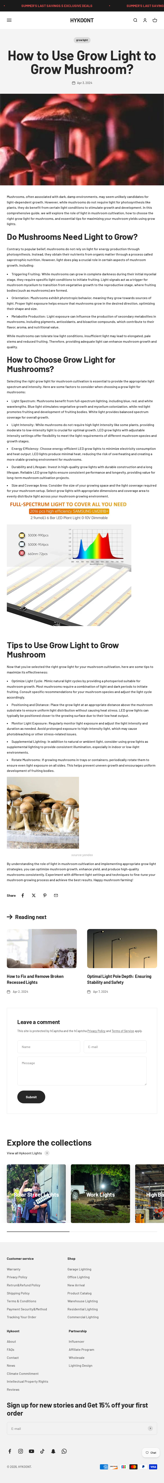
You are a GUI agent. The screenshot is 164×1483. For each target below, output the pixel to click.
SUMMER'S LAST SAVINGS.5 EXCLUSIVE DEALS (42, 6)
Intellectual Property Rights (27, 1381)
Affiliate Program (81, 1349)
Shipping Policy (18, 1293)
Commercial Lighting (83, 1317)
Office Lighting (78, 1277)
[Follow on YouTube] (31, 1451)
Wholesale (77, 1357)
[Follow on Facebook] (10, 1451)
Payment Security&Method (27, 1309)
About (11, 1341)
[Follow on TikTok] (42, 1451)
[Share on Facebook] (22, 895)
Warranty (13, 1269)
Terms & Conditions (21, 1301)
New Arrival (76, 1285)
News (11, 1365)
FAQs (10, 1349)
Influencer (76, 1341)
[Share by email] (56, 895)
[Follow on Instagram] (20, 1451)
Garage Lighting (79, 1269)
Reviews (13, 1389)
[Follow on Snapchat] (53, 1451)
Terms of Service (123, 1031)
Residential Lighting (82, 1309)
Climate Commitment (23, 1373)
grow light (82, 39)
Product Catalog (79, 1293)
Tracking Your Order (21, 1317)
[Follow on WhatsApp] (64, 1451)
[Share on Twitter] (33, 895)
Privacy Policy (96, 1031)
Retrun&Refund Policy (23, 1285)
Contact (13, 1357)
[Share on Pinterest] (45, 895)
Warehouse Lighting (82, 1301)
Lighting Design (80, 1365)
